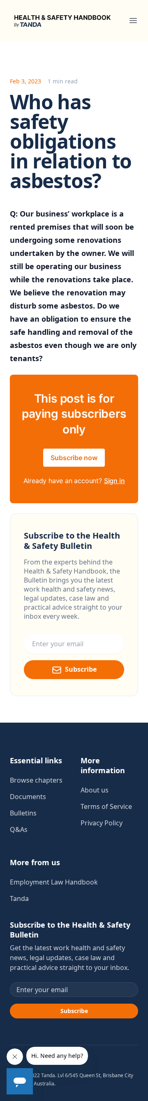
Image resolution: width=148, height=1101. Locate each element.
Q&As (19, 829)
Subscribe (81, 669)
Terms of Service (106, 806)
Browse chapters (36, 780)
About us (95, 790)
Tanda (19, 898)
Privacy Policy (102, 822)
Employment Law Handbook (54, 882)
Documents (28, 796)
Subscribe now (74, 458)
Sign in (114, 481)
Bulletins (23, 813)
